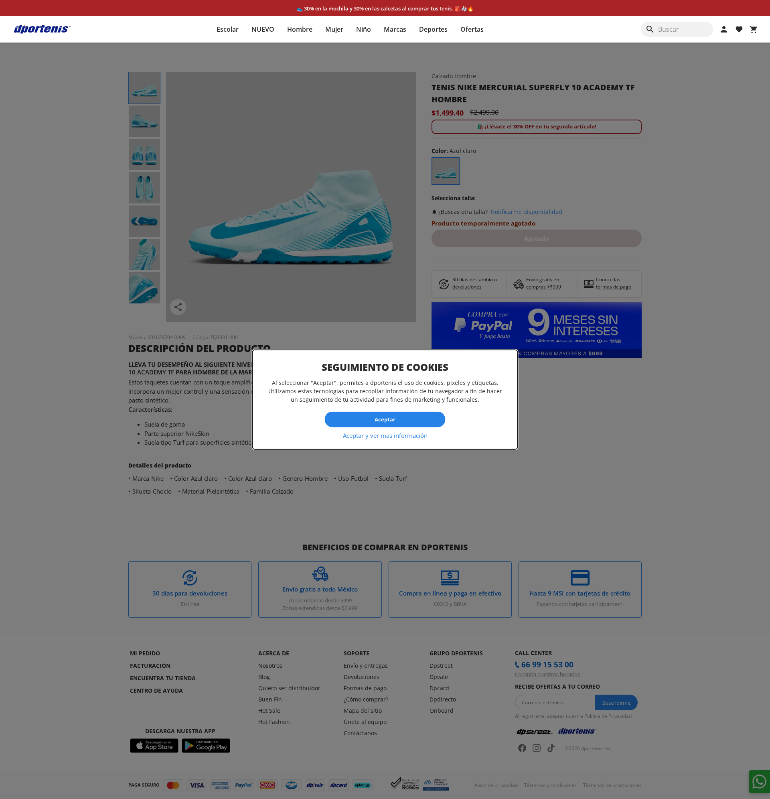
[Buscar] (650, 29)
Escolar (228, 29)
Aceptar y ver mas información (385, 435)
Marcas (395, 29)
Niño (363, 29)
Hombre (299, 29)
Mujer (334, 29)
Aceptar (385, 419)
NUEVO (262, 29)
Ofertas (472, 29)
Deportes (433, 29)
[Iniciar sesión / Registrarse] (724, 29)
